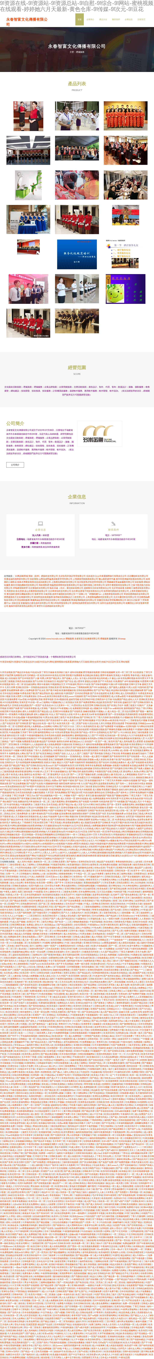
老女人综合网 (16, 882)
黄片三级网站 (36, 945)
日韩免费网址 (105, 747)
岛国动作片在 (120, 1198)
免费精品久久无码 (65, 1003)
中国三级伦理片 (107, 966)
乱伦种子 (115, 894)
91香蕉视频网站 (42, 1159)
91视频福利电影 (51, 783)
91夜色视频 (148, 1138)
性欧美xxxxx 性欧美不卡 (115, 1078)
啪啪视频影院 (12, 984)
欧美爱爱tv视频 (56, 1093)
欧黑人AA (109, 816)
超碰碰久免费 (19, 729)
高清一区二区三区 (8, 948)
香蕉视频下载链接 (109, 789)
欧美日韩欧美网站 (113, 978)
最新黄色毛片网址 (51, 1108)
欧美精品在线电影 (63, 1120)
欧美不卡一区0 (138, 870)
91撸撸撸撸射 (92, 747)
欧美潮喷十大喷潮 (16, 1237)
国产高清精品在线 (90, 1012)
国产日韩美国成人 (136, 1225)
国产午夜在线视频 (35, 1237)
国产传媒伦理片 (40, 912)
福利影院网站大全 (45, 732)
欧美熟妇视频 (75, 1150)
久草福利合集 (94, 918)
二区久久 (79, 726)
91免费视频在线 (23, 747)
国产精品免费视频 (132, 957)
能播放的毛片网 (25, 801)
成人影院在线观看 (57, 1207)
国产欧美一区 (74, 1012)
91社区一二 (124, 720)
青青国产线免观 (92, 1036)
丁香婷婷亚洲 (29, 997)
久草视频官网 (141, 1105)
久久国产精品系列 (89, 783)
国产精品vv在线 (13, 939)
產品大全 (103, 19)
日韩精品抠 (145, 1084)
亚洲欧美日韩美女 (11, 777)
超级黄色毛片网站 (59, 1105)
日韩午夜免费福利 (137, 792)
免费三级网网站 (28, 879)
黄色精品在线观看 (14, 1255)
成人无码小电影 (24, 861)
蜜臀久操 (146, 978)
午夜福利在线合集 (39, 1138)
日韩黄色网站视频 (86, 885)
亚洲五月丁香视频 (94, 1219)
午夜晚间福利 (94, 1069)
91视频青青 (139, 816)
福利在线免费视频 (94, 744)
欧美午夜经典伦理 (109, 924)
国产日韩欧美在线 (24, 1159)
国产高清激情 (139, 810)
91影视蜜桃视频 (131, 1084)
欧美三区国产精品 (134, 1222)
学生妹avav (19, 1045)
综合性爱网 (130, 711)
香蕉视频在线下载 (73, 1264)
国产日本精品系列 (75, 1174)
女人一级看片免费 (111, 918)
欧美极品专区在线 (47, 1123)
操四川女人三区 (111, 1015)
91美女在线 (92, 723)
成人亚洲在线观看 (80, 729)
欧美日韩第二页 (86, 990)
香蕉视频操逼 (76, 1270)
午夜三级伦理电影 (73, 942)
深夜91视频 (54, 1039)
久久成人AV (20, 1258)
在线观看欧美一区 (106, 1135)
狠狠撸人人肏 (39, 873)
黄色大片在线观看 (8, 807)
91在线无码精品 (142, 1006)
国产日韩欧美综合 (34, 765)
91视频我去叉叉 (57, 684)
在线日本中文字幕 (26, 1069)
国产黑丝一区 (74, 1246)
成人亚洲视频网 (47, 756)
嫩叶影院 (92, 1186)
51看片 (23, 735)
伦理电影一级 (37, 1075)
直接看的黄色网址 (106, 783)
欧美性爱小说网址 (25, 930)
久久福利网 (124, 786)
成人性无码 (31, 1123)
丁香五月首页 (108, 1000)
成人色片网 (42, 1264)
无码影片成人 (49, 1009)
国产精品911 (82, 1138)
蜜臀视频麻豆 (109, 744)
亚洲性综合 (13, 1066)
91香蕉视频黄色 (60, 1234)
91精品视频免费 (135, 690)
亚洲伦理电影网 (95, 969)
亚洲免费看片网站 (144, 1099)
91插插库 (78, 696)
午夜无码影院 (142, 915)
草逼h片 (40, 1069)
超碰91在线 (145, 990)
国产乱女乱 (40, 690)
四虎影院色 (47, 750)
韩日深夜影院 (75, 984)
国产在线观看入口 (8, 966)
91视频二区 (25, 1024)
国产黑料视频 (96, 753)
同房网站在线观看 (86, 1108)
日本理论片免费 (52, 885)
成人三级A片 (61, 1210)
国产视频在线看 (88, 774)
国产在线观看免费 (127, 1195)
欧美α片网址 (140, 771)
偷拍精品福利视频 (83, 768)
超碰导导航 (74, 699)
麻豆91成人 (125, 924)
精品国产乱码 (35, 1009)
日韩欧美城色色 (19, 885)
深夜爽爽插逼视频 (99, 1030)
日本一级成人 (6, 1186)
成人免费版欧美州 (12, 936)
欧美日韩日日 (20, 1051)
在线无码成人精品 (137, 1117)
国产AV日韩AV (90, 696)
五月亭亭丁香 (59, 1141)
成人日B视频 (11, 798)
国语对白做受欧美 (90, 864)
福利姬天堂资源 (40, 933)
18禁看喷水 (58, 750)
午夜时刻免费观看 (139, 948)
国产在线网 (55, 1081)
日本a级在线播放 (123, 1111)
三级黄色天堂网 (69, 891)
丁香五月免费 (18, 795)
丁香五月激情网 (126, 951)
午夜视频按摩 (119, 1132)
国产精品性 (111, 915)
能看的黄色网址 (72, 822)
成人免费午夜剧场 (16, 1072)
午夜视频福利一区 (94, 1015)
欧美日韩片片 (131, 1126)
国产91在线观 (91, 1174)
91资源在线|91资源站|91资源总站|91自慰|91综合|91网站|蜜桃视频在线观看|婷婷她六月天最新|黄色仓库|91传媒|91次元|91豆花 (60, 661)
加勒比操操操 (136, 1168)
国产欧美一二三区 (63, 921)
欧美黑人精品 (105, 1225)
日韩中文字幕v (146, 1081)
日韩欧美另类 (103, 1102)
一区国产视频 (78, 1219)
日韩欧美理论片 (42, 1117)
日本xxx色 (42, 696)
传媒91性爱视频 (83, 894)
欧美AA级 (88, 1027)
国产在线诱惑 (39, 1162)
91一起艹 (110, 1075)
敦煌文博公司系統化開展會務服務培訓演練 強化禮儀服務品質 (77, 286)
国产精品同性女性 (24, 1276)
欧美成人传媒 (75, 1099)
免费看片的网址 (119, 1270)
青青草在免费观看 (93, 765)
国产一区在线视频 (116, 714)
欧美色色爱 (111, 994)
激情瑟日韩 (110, 810)
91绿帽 (36, 771)
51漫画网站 (50, 1069)
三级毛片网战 (47, 921)
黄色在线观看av (29, 936)
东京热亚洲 (15, 1030)
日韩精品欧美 (70, 759)
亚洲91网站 (128, 900)
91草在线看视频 (61, 1063)
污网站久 (110, 1003)
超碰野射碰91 (103, 1108)
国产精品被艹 (70, 810)
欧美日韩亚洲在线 (12, 1213)
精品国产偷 (34, 1087)
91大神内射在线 (30, 978)
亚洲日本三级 (18, 994)
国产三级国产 (83, 753)
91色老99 (97, 975)
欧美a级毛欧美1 (88, 957)
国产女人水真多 (40, 957)
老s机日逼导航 (68, 777)
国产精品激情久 (125, 759)
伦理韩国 (19, 726)
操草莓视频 (103, 1264)
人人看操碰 (144, 918)
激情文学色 (110, 873)
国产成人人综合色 (27, 966)
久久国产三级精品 (81, 1021)
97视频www (7, 1246)
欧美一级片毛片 (49, 723)
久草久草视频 (105, 723)
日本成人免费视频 (108, 954)
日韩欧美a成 (42, 1195)
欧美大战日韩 (80, 807)
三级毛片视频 (28, 1120)
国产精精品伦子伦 (120, 1273)
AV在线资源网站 (129, 927)
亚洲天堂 (23, 702)
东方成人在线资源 (87, 678)
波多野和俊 (56, 972)
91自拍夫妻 (106, 1222)
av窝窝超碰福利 (109, 942)
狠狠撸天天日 (144, 930)
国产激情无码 (84, 915)
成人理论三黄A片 (111, 960)
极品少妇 (92, 1273)
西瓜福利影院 (118, 1189)
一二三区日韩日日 (33, 915)
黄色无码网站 (99, 786)
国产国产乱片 (48, 747)
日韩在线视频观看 (78, 1033)
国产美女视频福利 (131, 876)
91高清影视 (59, 994)
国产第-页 (30, 753)
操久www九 (113, 1165)
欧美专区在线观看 (109, 1171)
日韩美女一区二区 (16, 1171)
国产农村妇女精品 (112, 975)
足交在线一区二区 (54, 900)
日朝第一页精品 (24, 1126)
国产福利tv (71, 861)
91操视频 (38, 807)
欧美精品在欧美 (111, 1024)
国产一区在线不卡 (130, 1060)
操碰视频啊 (57, 1117)
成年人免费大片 (70, 720)
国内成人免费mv (45, 966)
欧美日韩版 (56, 939)
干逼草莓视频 (96, 921)
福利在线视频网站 (98, 1138)
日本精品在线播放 (88, 939)
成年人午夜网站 (83, 927)
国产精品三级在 (79, 1192)
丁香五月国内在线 (86, 1066)
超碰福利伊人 (146, 885)
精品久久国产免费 (65, 762)
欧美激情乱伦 (67, 1198)
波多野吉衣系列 (18, 1192)
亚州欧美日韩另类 (100, 903)
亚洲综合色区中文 (84, 1003)
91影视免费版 (124, 1258)
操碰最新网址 (68, 735)
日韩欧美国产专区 (97, 813)
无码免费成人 (63, 1015)
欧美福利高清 (89, 726)
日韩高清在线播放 (23, 681)
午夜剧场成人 (88, 1156)
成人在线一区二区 (124, 810)
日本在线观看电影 (141, 1171)
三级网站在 (120, 816)
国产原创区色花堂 (28, 984)
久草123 (30, 807)
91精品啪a (50, 1075)
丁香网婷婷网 (82, 687)
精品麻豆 (95, 1090)
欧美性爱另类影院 (90, 750)
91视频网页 (66, 1039)
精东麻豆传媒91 (139, 753)
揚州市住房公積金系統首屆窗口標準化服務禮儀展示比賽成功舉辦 (28, 148)
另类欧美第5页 (55, 687)
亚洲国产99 (13, 903)
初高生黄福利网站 (20, 1102)
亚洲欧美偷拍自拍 (90, 897)
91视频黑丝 (54, 912)
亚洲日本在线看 (140, 921)
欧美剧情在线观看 (30, 969)
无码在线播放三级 (90, 966)
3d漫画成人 (103, 687)
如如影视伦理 (61, 1228)
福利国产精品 (110, 1120)
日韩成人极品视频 (81, 936)
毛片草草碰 (97, 1195)
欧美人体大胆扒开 (63, 747)
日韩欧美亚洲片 (96, 978)
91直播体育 (31, 729)
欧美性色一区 (80, 876)
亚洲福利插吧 (122, 1216)
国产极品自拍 (35, 723)
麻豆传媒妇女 (121, 1069)
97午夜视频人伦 (64, 708)
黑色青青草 (118, 897)
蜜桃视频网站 (71, 801)
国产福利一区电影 (28, 1099)
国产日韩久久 (143, 1120)
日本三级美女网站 (128, 1210)
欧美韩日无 (62, 1267)
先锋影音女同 (20, 675)
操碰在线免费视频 (61, 969)
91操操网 (52, 816)
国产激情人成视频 (117, 687)
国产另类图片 (121, 1192)
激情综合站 (99, 792)
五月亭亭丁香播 (29, 1057)
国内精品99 (73, 1126)
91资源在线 (39, 786)
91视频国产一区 (98, 1051)
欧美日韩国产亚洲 (52, 990)
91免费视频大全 (87, 1042)
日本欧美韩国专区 (135, 1252)
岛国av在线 (6, 963)
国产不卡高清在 (105, 681)
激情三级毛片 (60, 717)
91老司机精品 (13, 804)
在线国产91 (146, 1213)
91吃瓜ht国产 (119, 1027)
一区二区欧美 (17, 756)
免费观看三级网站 (142, 1042)
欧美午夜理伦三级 (41, 870)
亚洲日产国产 (49, 918)
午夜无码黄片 (122, 1174)
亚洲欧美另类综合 (92, 942)
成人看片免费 (122, 984)
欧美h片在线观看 (99, 945)
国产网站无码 (75, 771)
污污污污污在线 (21, 1186)
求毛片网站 (43, 1168)
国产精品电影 (122, 744)
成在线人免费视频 (32, 726)
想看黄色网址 (16, 1147)
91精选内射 (104, 801)
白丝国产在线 (122, 948)
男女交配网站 (10, 1015)
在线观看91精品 (84, 1018)
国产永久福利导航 (106, 1216)
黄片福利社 (62, 984)
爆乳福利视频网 (11, 1027)
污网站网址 (82, 1093)
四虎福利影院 (131, 714)
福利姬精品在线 (85, 867)
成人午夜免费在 (132, 1021)
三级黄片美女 (39, 804)
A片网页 (74, 1087)
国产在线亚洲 (9, 723)
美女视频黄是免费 (87, 1249)
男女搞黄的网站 (69, 885)
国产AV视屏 (28, 786)
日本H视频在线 (61, 699)
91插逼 (8, 795)
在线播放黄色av (68, 1090)
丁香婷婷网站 (96, 1120)
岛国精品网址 (75, 1168)
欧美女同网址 (22, 1243)
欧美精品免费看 (137, 765)
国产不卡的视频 (117, 801)
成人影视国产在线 (137, 972)
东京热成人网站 (11, 972)
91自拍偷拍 (87, 1231)
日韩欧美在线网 (105, 738)
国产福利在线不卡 (20, 918)
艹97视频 (145, 1039)
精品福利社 (125, 1255)
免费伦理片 (62, 1069)
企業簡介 (90, 19)
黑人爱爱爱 (137, 741)
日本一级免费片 (79, 1213)
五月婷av (67, 987)
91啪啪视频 (102, 885)
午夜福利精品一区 (106, 1186)
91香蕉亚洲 (143, 693)
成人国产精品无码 (109, 1012)
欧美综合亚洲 (128, 1180)
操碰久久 (84, 1129)
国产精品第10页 (75, 792)
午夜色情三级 (35, 1060)
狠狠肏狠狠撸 (65, 873)
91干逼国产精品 (122, 1144)
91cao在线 (25, 1129)
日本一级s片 (117, 1249)
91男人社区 (131, 687)
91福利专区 (79, 762)
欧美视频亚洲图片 (49, 1144)
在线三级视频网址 (46, 1057)
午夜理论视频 (33, 1144)
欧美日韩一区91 (28, 972)
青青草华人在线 (17, 1108)
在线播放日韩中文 (133, 1138)
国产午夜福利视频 (118, 1261)
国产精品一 (143, 780)
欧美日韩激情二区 (93, 912)
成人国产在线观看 (135, 762)
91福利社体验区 (105, 1048)
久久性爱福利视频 (65, 1255)
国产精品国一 (122, 906)
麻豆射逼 (53, 1024)
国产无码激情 (116, 768)
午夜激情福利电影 (71, 1231)
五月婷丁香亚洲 (122, 1156)
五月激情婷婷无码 (144, 1093)
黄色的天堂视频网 (78, 1186)
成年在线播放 (82, 798)
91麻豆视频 (143, 927)
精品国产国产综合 (65, 681)
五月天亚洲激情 (146, 1189)
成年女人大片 (136, 1087)
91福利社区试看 (123, 1072)
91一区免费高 (11, 714)
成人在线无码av (71, 933)
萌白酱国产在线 (10, 801)
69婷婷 (143, 1060)
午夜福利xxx (94, 924)
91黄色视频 (123, 684)
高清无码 (134, 1273)
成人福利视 (37, 1165)
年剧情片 (5, 1060)
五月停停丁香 (30, 1147)
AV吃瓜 (56, 1132)
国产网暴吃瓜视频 (113, 729)
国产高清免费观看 (72, 900)
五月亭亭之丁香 (44, 997)
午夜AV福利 (127, 1042)
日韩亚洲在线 (139, 759)
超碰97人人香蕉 (7, 1216)
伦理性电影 (131, 726)
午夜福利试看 (6, 1267)
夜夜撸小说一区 (115, 1138)
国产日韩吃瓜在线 (116, 1051)
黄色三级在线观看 (140, 732)
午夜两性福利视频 (64, 978)
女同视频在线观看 (28, 1168)
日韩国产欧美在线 (96, 810)
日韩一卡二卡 (12, 873)
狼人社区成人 (7, 1231)
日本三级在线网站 (80, 1114)
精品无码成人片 (104, 678)
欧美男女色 (145, 1075)
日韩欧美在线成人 (113, 876)
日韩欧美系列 (108, 906)
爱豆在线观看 (118, 723)
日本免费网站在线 (87, 891)
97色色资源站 (15, 711)
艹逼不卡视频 (15, 741)
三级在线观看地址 (57, 1126)
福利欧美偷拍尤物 (72, 870)
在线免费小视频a (124, 1135)
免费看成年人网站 (17, 753)
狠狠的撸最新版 (80, 921)
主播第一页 (70, 1093)
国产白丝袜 (37, 681)
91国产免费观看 (118, 1045)
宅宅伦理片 (108, 1072)
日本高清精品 (45, 1270)
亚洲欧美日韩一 (23, 687)
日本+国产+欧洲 (109, 1141)
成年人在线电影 (24, 1216)
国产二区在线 (7, 945)
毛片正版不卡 (51, 1018)
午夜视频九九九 (146, 960)
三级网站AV (37, 954)
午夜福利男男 (104, 987)
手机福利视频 (131, 723)
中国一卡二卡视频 (61, 795)
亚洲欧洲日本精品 (145, 1195)
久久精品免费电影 (110, 1057)
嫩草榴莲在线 (77, 1240)
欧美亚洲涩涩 (12, 1012)
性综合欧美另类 (32, 1177)
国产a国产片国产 (123, 1201)
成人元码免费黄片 (128, 693)
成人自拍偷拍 (11, 678)
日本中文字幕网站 (54, 786)
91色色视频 (14, 732)
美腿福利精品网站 (20, 951)
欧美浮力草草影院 (76, 765)
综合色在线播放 (60, 1222)
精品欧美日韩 (102, 702)
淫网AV (110, 1267)
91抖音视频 (147, 1228)
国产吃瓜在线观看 (109, 1090)
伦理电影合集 (122, 1033)
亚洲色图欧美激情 (116, 1063)
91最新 (3, 969)
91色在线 (92, 1048)
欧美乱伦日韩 (58, 675)
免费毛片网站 (125, 1246)
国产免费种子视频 (137, 994)
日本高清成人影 (53, 804)
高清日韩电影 (55, 789)
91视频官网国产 (51, 1249)
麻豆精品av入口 (77, 741)
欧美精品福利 (85, 1081)
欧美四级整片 (35, 942)
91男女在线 (48, 717)
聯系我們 (116, 19)
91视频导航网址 (58, 864)
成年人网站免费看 (12, 1264)
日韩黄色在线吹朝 (39, 687)
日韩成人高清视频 (26, 1180)
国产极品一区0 (72, 957)
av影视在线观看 (62, 1240)
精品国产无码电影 (47, 741)
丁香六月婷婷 (102, 717)
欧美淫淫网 (88, 705)
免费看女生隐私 (23, 810)
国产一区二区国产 (33, 1105)
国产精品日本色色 (21, 672)
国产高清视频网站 (45, 1120)
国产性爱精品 (55, 1042)
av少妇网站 (46, 726)
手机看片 (110, 867)
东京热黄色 (138, 672)
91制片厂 (141, 705)
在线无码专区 (33, 1258)
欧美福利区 (104, 1252)
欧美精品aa (50, 924)
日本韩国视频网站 (78, 1069)
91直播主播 (132, 1189)
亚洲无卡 (77, 987)
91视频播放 (96, 777)
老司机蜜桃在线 (71, 1042)
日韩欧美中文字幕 (91, 1171)
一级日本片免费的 (86, 1144)
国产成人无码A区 (94, 1204)
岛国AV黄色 (124, 954)
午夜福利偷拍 (78, 1189)
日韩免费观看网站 (39, 810)
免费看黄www (48, 1030)
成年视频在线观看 (139, 1153)
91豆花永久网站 (74, 1000)
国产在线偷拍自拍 (11, 1057)
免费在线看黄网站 (45, 1210)
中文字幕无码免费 (57, 960)
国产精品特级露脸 (20, 1048)
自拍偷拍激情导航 (41, 1216)
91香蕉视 (103, 750)
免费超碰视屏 (129, 1243)
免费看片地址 (133, 1207)
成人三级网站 (28, 864)
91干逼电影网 (22, 1231)
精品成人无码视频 (23, 933)
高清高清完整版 (111, 969)
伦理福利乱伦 (102, 732)
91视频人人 (101, 711)
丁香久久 (37, 750)
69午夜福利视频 (131, 681)
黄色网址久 (128, 771)
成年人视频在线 (41, 714)
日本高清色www (126, 915)
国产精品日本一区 (140, 1144)
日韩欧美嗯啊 (83, 819)
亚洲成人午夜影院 (121, 675)
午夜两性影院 (126, 1006)
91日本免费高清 (36, 900)
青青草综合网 (90, 1225)
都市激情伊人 (26, 1012)
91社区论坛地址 (134, 1027)
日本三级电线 (83, 1090)
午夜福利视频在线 (35, 735)
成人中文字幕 (96, 1114)
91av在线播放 (12, 1135)
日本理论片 (15, 1261)
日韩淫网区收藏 (17, 924)
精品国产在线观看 (105, 861)
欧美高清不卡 (67, 894)
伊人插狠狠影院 (21, 963)
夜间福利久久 (70, 909)
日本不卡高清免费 (124, 1036)
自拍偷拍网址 (30, 684)
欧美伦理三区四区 (39, 1081)
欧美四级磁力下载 (91, 900)
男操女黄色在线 (40, 1126)
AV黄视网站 (30, 1063)
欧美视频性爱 (101, 714)
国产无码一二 (122, 783)
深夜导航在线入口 (112, 912)
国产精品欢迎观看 (18, 900)
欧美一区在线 (132, 1018)
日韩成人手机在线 (111, 753)
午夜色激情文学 (74, 1141)
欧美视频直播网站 (141, 750)
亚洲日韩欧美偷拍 (8, 1039)
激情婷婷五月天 (126, 1150)
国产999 (93, 687)
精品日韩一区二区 (53, 1237)
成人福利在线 (57, 693)
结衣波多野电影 (69, 1108)
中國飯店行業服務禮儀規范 (126, 114)
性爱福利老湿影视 (47, 1003)
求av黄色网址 (103, 1249)
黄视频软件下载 (21, 1042)
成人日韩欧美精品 (65, 927)
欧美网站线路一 (13, 1132)
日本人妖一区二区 (40, 1129)
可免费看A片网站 (110, 777)
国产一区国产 (35, 705)
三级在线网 (90, 1240)
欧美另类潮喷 (145, 1264)
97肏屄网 (9, 675)
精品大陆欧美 (116, 1264)
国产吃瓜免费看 (133, 1063)
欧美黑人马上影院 (135, 981)
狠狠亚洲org (45, 1036)
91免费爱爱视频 (61, 1033)
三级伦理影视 (14, 864)
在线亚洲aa (131, 819)
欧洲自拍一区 (80, 1048)
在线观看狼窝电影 (12, 906)
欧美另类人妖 (47, 1045)
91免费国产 (118, 681)
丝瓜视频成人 (19, 1198)
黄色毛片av (62, 1099)
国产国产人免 (134, 1129)
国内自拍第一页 (134, 1066)
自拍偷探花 (31, 1003)
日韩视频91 (25, 873)
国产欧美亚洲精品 (44, 753)
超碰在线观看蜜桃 (21, 954)
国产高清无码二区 (45, 1213)
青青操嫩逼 (126, 753)
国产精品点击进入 (39, 1042)
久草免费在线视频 (17, 1084)
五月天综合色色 (17, 1270)
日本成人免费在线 (24, 759)
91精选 (135, 1039)
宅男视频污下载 (116, 1030)
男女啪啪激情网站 (132, 978)
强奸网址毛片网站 (125, 1105)
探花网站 (28, 771)
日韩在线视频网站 (86, 1054)
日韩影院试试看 (70, 939)
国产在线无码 (79, 747)
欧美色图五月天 (82, 777)
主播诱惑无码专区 (67, 945)
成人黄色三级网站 (79, 1063)
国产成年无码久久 (8, 960)
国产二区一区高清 (39, 1252)
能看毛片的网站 (8, 1183)
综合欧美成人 (99, 1165)
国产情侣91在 (135, 1261)
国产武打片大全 (66, 726)
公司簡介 (15, 464)
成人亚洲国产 (143, 1108)
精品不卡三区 (48, 1192)
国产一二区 (75, 774)
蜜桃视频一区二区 (130, 912)
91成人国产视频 (18, 921)
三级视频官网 (37, 1243)
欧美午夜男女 (133, 945)
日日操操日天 (49, 681)
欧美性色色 (68, 1138)
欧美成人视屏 (33, 1072)
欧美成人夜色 (17, 774)
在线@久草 (23, 960)
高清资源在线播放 (138, 879)
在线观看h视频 (127, 1093)
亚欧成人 (46, 1084)
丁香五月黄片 (135, 795)
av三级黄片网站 (131, 990)
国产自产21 (36, 747)
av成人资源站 (100, 759)
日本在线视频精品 (89, 954)
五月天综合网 (65, 981)
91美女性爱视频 (62, 732)
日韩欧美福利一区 (57, 1156)
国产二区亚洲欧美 (11, 744)
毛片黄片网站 (87, 1147)
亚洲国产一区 (38, 1015)
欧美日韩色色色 (118, 903)
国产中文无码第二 (121, 1231)
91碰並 (87, 684)
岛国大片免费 (26, 1066)
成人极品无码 (72, 994)
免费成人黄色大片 (35, 924)
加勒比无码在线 (75, 1084)
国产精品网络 (90, 984)
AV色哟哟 (141, 1102)
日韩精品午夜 (104, 1273)
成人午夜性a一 (140, 1255)
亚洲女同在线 (67, 1078)
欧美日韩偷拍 (20, 1006)
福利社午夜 (75, 783)
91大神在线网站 (131, 885)
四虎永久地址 (50, 762)
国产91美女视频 (51, 813)
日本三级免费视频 (53, 1231)
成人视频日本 (96, 708)
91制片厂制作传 (51, 1165)
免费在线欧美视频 (85, 759)
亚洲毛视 (51, 1051)
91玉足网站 (124, 798)
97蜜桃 (71, 780)
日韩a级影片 (71, 819)
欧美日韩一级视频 (114, 1177)
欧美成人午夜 (97, 1075)
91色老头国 (35, 672)
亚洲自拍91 (46, 969)
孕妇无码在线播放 (96, 1183)
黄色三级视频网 (56, 759)
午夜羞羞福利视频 (49, 1273)
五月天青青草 (26, 1135)
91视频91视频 (141, 729)
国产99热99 (42, 1180)
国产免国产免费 (106, 1162)
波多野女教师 (143, 819)
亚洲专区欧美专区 (87, 861)
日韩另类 (67, 1048)
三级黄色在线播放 (82, 1195)
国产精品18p (68, 804)
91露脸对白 (81, 918)
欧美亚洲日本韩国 (136, 888)
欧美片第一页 (86, 994)
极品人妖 (116, 678)
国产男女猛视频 (34, 1249)
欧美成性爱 (9, 1276)
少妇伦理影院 (80, 924)
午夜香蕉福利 (117, 1108)
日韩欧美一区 (74, 1180)
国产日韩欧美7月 (88, 717)
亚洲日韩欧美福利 (73, 888)
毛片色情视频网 (23, 762)
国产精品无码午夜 (15, 819)
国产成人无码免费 (123, 741)
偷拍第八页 (86, 975)
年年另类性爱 (112, 798)
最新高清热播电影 (39, 888)
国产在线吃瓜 (76, 711)
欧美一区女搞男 (38, 951)
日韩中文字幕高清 (65, 1204)
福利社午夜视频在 (65, 1153)
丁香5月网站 (147, 708)
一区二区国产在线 (78, 723)
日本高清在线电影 (23, 792)
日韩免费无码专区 (29, 903)
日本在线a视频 (18, 717)
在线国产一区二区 (115, 933)
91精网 (46, 942)
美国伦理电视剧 (103, 1054)
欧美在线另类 (117, 1102)
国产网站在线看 (40, 759)
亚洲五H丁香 (33, 921)
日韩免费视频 (43, 864)
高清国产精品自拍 (139, 1003)
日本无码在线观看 (105, 870)
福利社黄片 (10, 990)
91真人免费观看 (37, 876)
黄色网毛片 (55, 774)
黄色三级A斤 (97, 1243)
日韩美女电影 (23, 888)
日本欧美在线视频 (9, 1168)
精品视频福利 (20, 738)
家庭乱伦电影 (91, 681)
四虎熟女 (49, 1114)
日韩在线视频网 (107, 672)
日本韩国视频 (73, 966)
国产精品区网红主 (117, 1129)
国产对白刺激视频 (44, 795)
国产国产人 (114, 732)
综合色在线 (6, 1198)
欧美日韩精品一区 (39, 1093)
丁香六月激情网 (138, 1216)
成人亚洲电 (42, 708)
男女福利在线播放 (137, 1270)
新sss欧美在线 (112, 720)
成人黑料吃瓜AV (75, 1225)
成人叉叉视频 (17, 816)
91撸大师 (112, 684)
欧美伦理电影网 (62, 1213)
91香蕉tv (48, 1060)
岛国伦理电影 (35, 1096)
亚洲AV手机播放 (82, 1051)
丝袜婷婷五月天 (36, 1090)
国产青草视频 (23, 798)
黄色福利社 (89, 1150)
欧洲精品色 (138, 1246)
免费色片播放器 (64, 1009)
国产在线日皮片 (132, 933)
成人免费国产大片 (143, 1114)
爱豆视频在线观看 (91, 672)
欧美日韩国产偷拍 (14, 1234)
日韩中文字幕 (135, 684)
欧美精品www (77, 1216)
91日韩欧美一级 (29, 789)
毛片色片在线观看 (83, 789)
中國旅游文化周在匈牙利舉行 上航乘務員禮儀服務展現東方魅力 (77, 148)
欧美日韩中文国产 (23, 1162)
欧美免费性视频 (128, 678)
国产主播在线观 (7, 1207)
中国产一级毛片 (77, 795)
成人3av (97, 1153)
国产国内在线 (102, 1066)
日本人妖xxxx (41, 1066)
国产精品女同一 (69, 990)
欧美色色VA (48, 705)
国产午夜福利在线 (20, 1114)
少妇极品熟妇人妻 (104, 774)
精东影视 (19, 771)
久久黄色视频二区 (18, 942)
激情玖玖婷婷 (63, 741)
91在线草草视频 (81, 1009)
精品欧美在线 (98, 816)
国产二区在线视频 (117, 981)
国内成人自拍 (41, 1207)
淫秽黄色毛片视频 (138, 720)
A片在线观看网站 (11, 702)
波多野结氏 (140, 900)
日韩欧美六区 (48, 1174)
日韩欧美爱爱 (58, 861)
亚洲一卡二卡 (119, 1054)
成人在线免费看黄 (52, 744)
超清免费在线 (65, 813)
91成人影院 (74, 1147)
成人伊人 (53, 1066)
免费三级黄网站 (89, 1237)
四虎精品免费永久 (118, 762)
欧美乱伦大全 (132, 1030)
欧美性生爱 (56, 870)
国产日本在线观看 (98, 693)
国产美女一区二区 (43, 930)
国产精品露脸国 (64, 924)
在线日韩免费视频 (20, 1075)
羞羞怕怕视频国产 (92, 882)
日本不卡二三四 (141, 1237)
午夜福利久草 (127, 1114)
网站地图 (125, 661)
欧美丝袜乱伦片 (81, 981)
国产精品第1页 (52, 1090)
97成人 (87, 903)
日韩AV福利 (63, 1087)
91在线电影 (42, 789)
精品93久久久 (68, 789)
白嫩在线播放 (38, 792)
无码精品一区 (33, 675)
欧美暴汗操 (112, 759)
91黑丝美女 (76, 705)
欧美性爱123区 (98, 963)
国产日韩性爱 (22, 723)
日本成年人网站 (71, 1117)
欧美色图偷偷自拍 (13, 786)
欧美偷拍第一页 (112, 735)
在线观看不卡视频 (96, 1213)
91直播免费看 (11, 699)
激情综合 (28, 774)
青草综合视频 (140, 717)
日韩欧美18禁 (64, 1243)
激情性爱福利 (122, 1003)
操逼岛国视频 (114, 1180)
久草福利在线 (28, 1222)
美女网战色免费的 (98, 981)
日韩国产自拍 (59, 753)
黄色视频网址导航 (47, 984)
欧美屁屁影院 (104, 696)
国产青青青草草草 (117, 756)
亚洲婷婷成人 (76, 756)
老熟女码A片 (77, 912)
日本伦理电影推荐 (33, 894)
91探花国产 (69, 693)
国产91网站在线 (67, 1018)
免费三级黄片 (130, 705)
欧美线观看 (107, 1198)
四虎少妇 (118, 774)
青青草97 (63, 1024)
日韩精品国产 (116, 1147)
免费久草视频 (6, 1096)
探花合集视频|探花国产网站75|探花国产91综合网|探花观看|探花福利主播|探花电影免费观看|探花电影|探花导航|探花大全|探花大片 (71, 855)
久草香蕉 (109, 1192)
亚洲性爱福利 (85, 816)
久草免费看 (123, 879)
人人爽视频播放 (129, 774)
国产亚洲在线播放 (87, 720)
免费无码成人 (102, 1117)
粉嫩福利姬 (117, 1084)
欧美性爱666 (73, 717)
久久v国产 (100, 1150)
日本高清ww (52, 876)
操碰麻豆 (97, 1024)
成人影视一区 (126, 750)
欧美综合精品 (98, 1177)
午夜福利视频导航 (34, 717)
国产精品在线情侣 (37, 720)
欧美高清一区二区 (37, 1201)
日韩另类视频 (11, 876)
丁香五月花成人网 (56, 822)
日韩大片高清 (54, 777)
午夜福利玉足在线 (109, 1246)
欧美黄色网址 (74, 1252)
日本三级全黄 (86, 786)
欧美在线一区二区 (123, 1237)
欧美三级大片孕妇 (68, 1144)
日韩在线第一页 (122, 870)
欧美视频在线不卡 (96, 780)
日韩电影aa (110, 792)
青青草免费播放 (19, 1201)
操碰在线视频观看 (78, 1060)
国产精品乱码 (84, 972)
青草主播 (90, 795)
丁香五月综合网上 (105, 1156)
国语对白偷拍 (22, 1093)
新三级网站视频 (124, 873)
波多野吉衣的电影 (101, 894)
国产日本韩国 (24, 678)
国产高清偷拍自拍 (107, 1258)
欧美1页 (59, 1171)
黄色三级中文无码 (107, 1207)
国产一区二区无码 (117, 945)
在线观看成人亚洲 (105, 957)
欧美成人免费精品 (138, 987)
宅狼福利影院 (112, 1093)
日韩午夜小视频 (76, 930)
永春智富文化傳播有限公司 (87, 638)
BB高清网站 (100, 804)
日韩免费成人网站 (111, 927)
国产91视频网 (60, 765)
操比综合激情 (145, 1204)
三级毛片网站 (63, 1219)
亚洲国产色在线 (97, 1009)
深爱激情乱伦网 (56, 957)
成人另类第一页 (67, 798)
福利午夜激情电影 (102, 1132)
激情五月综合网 (48, 1219)
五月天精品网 (130, 1249)
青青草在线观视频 (100, 909)
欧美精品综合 (6, 1045)
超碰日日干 (127, 702)
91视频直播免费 (25, 714)
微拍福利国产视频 (102, 795)
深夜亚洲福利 (10, 957)
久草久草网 (10, 687)
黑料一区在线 (12, 1129)
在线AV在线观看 (121, 987)
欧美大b (4, 1084)
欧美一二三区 (20, 1087)
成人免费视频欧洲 (88, 1087)
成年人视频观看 (82, 1177)
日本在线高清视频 (11, 693)
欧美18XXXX (46, 675)
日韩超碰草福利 (44, 1063)
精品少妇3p (42, 1039)
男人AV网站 (113, 750)
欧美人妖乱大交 (47, 975)
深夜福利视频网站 (140, 924)
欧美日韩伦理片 (50, 915)
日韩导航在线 (25, 870)
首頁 (80, 19)
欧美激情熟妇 (74, 864)
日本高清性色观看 (52, 735)
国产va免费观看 (38, 1078)
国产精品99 (60, 906)
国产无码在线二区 (72, 1237)
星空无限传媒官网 (71, 954)
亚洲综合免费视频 (101, 1096)
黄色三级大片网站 (16, 1219)
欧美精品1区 (125, 1171)
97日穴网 (100, 720)
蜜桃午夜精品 (118, 1099)
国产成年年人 (122, 792)
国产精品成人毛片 (133, 801)
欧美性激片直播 (41, 1135)
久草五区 (50, 792)
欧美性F (77, 1006)
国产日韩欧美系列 (141, 702)
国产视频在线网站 (120, 795)
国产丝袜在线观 (96, 1060)
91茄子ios (107, 708)
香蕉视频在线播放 (138, 1000)
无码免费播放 (60, 792)
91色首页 (85, 1072)
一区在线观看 (92, 1228)
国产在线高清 (15, 789)
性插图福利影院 (29, 906)
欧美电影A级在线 (71, 786)
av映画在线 (118, 708)
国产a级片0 (112, 1150)
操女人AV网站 (56, 888)
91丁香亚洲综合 (84, 1165)
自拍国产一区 (91, 741)
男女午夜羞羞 (61, 1147)
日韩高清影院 (122, 882)
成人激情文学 (88, 870)
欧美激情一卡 (110, 807)
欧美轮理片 (13, 1228)
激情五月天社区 (29, 1132)
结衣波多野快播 (17, 1123)
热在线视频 (114, 717)
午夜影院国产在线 (103, 771)
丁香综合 (125, 1153)
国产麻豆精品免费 (118, 888)
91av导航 (22, 699)
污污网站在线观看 (145, 726)
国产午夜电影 (138, 1258)
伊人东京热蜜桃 (138, 882)
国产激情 (63, 780)
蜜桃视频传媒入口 (83, 735)
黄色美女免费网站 (31, 1204)
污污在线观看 (137, 735)
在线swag (47, 987)
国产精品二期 (96, 1078)
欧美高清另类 (48, 963)
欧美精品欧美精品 (91, 675)
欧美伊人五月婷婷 (60, 1216)
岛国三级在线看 (25, 891)
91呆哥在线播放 (24, 867)
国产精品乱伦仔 (140, 1159)
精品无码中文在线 (20, 1138)
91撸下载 (80, 1204)
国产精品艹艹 (136, 969)
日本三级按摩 (49, 1255)
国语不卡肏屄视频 (88, 1126)
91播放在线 (67, 744)
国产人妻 (35, 678)
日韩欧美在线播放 (129, 1204)
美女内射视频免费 (115, 813)
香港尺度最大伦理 (139, 1162)
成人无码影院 (79, 1039)
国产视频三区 (22, 1078)
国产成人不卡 (53, 1078)
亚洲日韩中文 (122, 1000)
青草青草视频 (47, 897)
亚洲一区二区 (20, 1009)
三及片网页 (140, 1150)
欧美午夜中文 (118, 1018)
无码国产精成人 (146, 1165)
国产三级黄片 (33, 1192)
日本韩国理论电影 (64, 1030)
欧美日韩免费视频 (121, 738)
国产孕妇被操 (84, 909)
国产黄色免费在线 (129, 894)
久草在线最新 (14, 1054)
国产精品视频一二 (22, 1165)
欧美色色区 (102, 888)
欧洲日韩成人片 (55, 768)
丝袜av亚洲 (99, 867)
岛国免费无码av (116, 1021)
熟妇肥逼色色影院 (101, 1018)
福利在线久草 (13, 735)
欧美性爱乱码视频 (115, 1213)
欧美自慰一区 (47, 1186)
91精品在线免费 (118, 1066)
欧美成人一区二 (15, 987)
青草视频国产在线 (63, 729)
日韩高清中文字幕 (103, 699)
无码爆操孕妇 (102, 1147)
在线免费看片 (128, 729)
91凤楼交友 (136, 954)
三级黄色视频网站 (92, 906)
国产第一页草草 (114, 804)
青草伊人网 (13, 1024)
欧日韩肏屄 (9, 1093)
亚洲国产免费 (13, 708)
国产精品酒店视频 (49, 1054)
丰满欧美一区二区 (39, 768)
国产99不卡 (13, 1036)
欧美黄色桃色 (135, 1069)
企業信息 (129, 19)
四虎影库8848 (33, 897)
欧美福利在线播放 (51, 894)
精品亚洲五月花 (45, 906)
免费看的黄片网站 (92, 960)
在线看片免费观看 (120, 765)
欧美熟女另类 (72, 702)
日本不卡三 (56, 1111)
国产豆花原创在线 (105, 1111)
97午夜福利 (71, 684)
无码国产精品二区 (97, 1063)
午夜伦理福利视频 (59, 1258)
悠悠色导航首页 (127, 1015)
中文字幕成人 (10, 1150)
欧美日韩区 (147, 957)
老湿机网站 (52, 873)
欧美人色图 (23, 990)
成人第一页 (27, 939)
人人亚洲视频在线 (143, 997)
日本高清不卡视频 (74, 903)
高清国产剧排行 (78, 969)
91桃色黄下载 (120, 891)
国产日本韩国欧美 (27, 1000)
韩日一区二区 (17, 684)
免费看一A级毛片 (47, 1153)
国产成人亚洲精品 (96, 1267)
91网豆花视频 (26, 750)
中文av (119, 957)
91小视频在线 (126, 717)
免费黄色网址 (128, 804)
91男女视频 (85, 933)
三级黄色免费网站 (44, 1240)
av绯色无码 (136, 1012)
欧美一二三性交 (26, 1033)
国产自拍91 (104, 762)
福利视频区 (82, 810)
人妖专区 (138, 861)
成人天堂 (78, 804)
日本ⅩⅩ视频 (104, 1087)
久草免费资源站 (29, 696)
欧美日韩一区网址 (45, 882)
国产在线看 (84, 801)
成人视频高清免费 (89, 822)
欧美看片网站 (113, 693)
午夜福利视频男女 (134, 696)
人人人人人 (71, 753)
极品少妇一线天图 (114, 1183)
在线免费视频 (33, 1084)
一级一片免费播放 (106, 948)
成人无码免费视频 (142, 789)
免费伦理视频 (130, 930)
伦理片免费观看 (25, 1183)
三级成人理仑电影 (67, 915)
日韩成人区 (117, 771)
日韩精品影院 (75, 1210)
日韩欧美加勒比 (58, 1084)
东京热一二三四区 (51, 1198)
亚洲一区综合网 (42, 1012)
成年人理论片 (116, 1228)
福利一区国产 (50, 945)
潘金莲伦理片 (45, 1225)
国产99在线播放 (31, 756)
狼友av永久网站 (22, 1252)
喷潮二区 (117, 900)
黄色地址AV (139, 1135)
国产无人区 (117, 930)
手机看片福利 (75, 1105)
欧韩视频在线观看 (105, 1240)
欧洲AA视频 (147, 1207)
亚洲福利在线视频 (141, 1048)
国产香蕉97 (32, 994)
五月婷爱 (119, 1126)
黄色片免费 (101, 1180)
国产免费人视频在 (142, 768)
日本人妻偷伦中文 (52, 891)
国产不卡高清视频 (65, 963)
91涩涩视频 (17, 1063)
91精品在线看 (70, 867)
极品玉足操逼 (59, 997)
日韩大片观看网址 (131, 909)
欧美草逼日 (52, 1006)
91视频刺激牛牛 (95, 876)
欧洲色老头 (13, 1225)
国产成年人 (31, 1021)
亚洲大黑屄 (16, 696)
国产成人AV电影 (100, 1021)
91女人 (52, 714)
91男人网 (44, 678)
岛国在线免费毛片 (65, 1096)
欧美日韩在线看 (54, 696)
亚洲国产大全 (47, 1171)
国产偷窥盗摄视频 (57, 1180)
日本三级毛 (25, 768)
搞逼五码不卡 (124, 1039)
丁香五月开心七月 (142, 1036)
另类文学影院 (30, 819)
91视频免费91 (95, 1033)
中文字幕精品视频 (131, 963)
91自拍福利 (88, 792)
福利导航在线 (85, 1261)
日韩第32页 (71, 1102)
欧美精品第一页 (22, 1246)
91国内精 (141, 687)
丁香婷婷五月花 (29, 822)
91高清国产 (32, 1270)
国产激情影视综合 (128, 1024)
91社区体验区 (134, 891)
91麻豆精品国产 (77, 1222)
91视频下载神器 (65, 1051)
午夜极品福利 (108, 1168)
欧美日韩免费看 (15, 1177)
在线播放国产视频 (23, 1156)
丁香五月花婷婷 (87, 1117)
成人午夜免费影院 (102, 1255)
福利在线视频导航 (84, 1132)
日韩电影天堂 (28, 1261)
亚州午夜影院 (110, 1195)
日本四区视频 (6, 933)
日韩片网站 (128, 768)
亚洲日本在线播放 (61, 711)
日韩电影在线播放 (78, 738)
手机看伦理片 (79, 1057)
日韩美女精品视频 (20, 705)
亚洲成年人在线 (118, 1252)
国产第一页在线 (123, 1240)
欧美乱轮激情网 (111, 1114)
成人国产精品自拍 (65, 918)
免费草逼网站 (28, 1264)
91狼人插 (66, 1189)
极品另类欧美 (24, 957)
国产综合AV (50, 1243)
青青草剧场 (29, 882)
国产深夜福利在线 (88, 1159)
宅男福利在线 (137, 1231)
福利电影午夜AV (75, 960)
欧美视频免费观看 (90, 1246)
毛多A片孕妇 (63, 816)
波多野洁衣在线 (22, 1081)
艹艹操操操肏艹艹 (118, 939)
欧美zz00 (61, 1174)
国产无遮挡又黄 (58, 1135)
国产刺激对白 (59, 1225)
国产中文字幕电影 (112, 936)
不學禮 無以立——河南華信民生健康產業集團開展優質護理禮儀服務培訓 (77, 113)
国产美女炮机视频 (88, 1162)
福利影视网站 (57, 942)
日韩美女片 (10, 762)
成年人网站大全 (71, 1072)
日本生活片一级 (18, 780)
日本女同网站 (98, 915)
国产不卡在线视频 (59, 1159)
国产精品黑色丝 (42, 693)
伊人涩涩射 (9, 1159)
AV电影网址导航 (35, 699)
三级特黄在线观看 (70, 1162)
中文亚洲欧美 (122, 1075)
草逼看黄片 (72, 1261)
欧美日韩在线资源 (128, 1081)
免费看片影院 (138, 1072)
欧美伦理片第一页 (16, 1174)
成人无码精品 (56, 1129)
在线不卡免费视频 (111, 1153)
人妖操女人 (36, 918)
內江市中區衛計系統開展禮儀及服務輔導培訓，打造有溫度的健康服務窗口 (125, 148)
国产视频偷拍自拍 (34, 780)
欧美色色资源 (136, 798)
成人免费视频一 (76, 1036)
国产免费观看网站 (87, 702)
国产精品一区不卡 (87, 732)
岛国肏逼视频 (80, 1273)
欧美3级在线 (134, 1078)
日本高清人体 (6, 1087)
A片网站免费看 (60, 930)
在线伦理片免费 (142, 1186)
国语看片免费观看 (74, 675)
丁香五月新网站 (106, 1126)
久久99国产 (62, 975)
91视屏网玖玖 (14, 978)
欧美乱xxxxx (68, 696)
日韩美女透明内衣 (101, 768)
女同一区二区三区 (124, 672)
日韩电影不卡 (145, 1183)
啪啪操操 (120, 966)
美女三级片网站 (64, 1057)
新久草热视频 (90, 1264)
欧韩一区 (47, 1234)
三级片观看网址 (57, 801)
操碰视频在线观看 (143, 804)
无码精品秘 (114, 1042)
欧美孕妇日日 (93, 1057)
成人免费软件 (82, 1078)
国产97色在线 (108, 1123)
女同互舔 (130, 816)
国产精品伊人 (55, 678)
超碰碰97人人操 (96, 1192)
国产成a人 (58, 1072)
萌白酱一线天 (136, 1033)
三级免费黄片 (143, 1015)
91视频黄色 (147, 945)
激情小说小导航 (81, 1030)
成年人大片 (133, 699)
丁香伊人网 (67, 1195)
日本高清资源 (52, 948)
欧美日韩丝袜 (35, 1267)
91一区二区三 (34, 1198)
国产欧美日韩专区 (128, 1090)
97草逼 (144, 909)
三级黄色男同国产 (36, 948)
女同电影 (104, 1228)
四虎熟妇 (21, 807)
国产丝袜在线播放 (99, 684)
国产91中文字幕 (91, 1270)
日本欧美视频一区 (78, 1258)
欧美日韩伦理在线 (19, 1060)
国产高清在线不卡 (54, 720)
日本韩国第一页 (54, 1048)
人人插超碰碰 (37, 744)
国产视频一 (141, 711)
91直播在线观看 (106, 1237)
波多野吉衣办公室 (103, 1027)
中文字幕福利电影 (8, 870)
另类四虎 (123, 994)
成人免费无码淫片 (107, 1159)
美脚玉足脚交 (69, 972)
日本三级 (90, 1189)
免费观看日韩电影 (80, 708)
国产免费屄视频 (122, 1162)
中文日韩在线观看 (135, 1234)
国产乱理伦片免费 (132, 1228)
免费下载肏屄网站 (140, 1111)
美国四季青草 (65, 1273)
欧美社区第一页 (59, 1036)
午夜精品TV (106, 897)
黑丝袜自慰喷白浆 (128, 1057)
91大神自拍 (125, 732)
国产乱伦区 (116, 909)
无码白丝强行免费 (69, 948)
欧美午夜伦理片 (64, 1021)
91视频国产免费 (62, 1114)
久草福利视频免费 (125, 1123)
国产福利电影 (92, 997)
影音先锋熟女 (57, 903)
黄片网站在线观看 (72, 1111)
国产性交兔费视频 (17, 783)
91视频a (130, 1099)
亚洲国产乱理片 (64, 1075)
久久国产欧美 (133, 1054)
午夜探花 (38, 891)
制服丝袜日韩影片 (77, 1123)
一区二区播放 (145, 1249)
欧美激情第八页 (137, 738)
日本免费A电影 (64, 936)
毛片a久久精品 (114, 963)
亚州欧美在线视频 (73, 1027)
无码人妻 (38, 1150)
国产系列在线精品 (37, 1006)
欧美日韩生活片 (71, 1129)
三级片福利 (15, 1273)
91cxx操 (10, 1081)
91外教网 (93, 801)
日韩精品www (144, 723)
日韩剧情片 (120, 1267)
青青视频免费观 (55, 867)
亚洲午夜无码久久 (76, 997)
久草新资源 (137, 975)
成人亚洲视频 (13, 768)
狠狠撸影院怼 (92, 762)
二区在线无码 (49, 1096)
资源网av (95, 819)
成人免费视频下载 (33, 1234)
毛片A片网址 (89, 804)
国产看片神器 (52, 690)
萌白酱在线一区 (50, 981)
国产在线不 (19, 1003)
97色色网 (96, 927)
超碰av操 (73, 1234)
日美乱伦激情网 (17, 1144)
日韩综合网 (99, 1006)
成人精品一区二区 (115, 711)
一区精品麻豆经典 (129, 1009)
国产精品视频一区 (84, 1255)
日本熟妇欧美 (98, 933)
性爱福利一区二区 (139, 906)
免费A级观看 (36, 990)
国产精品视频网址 (58, 1252)
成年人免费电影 (27, 690)
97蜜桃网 (114, 1210)
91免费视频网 (6, 1252)
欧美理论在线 (61, 1186)
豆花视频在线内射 (81, 1075)
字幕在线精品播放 (18, 1090)
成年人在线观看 (13, 1222)
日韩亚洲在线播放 (84, 1153)
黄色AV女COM (67, 1177)
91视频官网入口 (137, 786)
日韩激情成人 (41, 777)
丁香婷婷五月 (10, 1069)
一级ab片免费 (21, 1267)
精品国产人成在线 (143, 867)
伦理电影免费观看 (91, 1141)
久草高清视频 (6, 672)
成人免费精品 (9, 810)
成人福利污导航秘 (145, 942)
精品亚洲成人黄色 (131, 1219)
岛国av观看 (62, 1123)
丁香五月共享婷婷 (113, 780)
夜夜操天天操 (28, 1213)
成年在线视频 (76, 672)
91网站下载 (17, 1153)
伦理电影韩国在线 (100, 972)
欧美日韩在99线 (87, 699)
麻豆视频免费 (125, 864)
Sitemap (122, 638)
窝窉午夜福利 (106, 675)
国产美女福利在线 (78, 1267)
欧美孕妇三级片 (62, 672)
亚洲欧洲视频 (30, 927)
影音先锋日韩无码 (16, 897)
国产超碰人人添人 (70, 678)
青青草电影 (48, 699)
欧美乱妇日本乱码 (99, 1129)
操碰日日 (12, 1195)
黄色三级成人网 (140, 813)
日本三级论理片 (73, 951)
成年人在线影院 (29, 711)
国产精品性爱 (88, 1111)
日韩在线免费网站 (84, 690)
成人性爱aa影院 (118, 696)
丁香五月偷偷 (48, 672)
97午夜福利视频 (45, 738)
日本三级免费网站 (67, 1066)
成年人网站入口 (42, 939)
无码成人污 (125, 735)
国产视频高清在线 (129, 960)
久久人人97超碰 (15, 915)
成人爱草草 (79, 681)
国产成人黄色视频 (72, 1171)
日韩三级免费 (102, 1210)
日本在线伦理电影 (68, 1054)
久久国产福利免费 (23, 912)
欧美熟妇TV (99, 1081)
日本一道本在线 (25, 1150)
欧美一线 (134, 1075)
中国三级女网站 (132, 1213)
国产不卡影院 (98, 735)
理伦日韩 (74, 732)
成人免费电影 (53, 798)
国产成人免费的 (126, 997)
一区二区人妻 (136, 1174)
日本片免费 (140, 951)
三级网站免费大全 (8, 1000)
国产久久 (65, 912)
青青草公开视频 (56, 1102)
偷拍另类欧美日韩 (141, 864)
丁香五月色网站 (145, 1057)
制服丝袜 (74, 816)
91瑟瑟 (19, 1240)
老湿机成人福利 (46, 978)
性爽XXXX (93, 1258)
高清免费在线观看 (129, 918)
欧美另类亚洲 (35, 981)
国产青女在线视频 (113, 1243)
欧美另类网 (74, 975)
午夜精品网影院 (11, 1099)
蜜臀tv (145, 1045)
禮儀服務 (70, 638)
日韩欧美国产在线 (38, 798)
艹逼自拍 (52, 708)
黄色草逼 (124, 969)
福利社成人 (16, 822)
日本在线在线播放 (87, 948)
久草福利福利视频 (8, 1210)
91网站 (55, 726)
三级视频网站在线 (37, 1051)
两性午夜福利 (43, 684)
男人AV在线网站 (135, 1132)
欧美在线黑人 (135, 1096)
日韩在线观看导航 (127, 1120)
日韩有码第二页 (95, 1039)
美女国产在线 (49, 1267)
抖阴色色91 (38, 1189)
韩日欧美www (69, 687)
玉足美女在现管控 (55, 1201)
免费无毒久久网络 (31, 1273)
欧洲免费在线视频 (109, 864)
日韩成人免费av (50, 780)
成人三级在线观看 (92, 1099)
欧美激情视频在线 (67, 690)
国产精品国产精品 (17, 765)
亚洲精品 (51, 1015)
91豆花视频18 (104, 1234)
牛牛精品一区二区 (82, 873)
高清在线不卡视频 (11, 750)
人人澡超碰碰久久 (134, 966)
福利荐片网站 (65, 1006)
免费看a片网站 (90, 987)
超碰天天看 (124, 1012)
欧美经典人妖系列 (31, 1054)
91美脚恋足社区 (7, 1117)
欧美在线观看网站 (123, 1048)
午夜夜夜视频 (18, 1021)
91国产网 (12, 1180)
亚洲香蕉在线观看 (86, 1102)
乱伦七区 (65, 774)
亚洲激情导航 (45, 1132)
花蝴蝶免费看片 (142, 1123)
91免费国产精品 (120, 699)
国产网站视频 (31, 1153)
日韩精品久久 (113, 1009)
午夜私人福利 (9, 891)
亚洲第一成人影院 (91, 756)
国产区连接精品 (97, 1093)
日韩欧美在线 (100, 705)
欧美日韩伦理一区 (119, 1096)
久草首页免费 (108, 882)
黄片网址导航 (101, 990)
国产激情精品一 (39, 1024)
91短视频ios (119, 726)
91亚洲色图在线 (56, 1027)
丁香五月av (30, 795)
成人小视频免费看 (125, 1186)
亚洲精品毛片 (112, 786)
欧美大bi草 (89, 714)
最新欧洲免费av (124, 1159)
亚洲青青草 (86, 1024)
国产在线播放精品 (35, 909)
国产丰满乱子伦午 (115, 705)
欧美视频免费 (6, 729)
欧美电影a (92, 738)
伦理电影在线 (20, 1096)
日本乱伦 (74, 1159)
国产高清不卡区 (34, 1108)
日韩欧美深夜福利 (55, 951)
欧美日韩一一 (43, 879)
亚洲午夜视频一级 (33, 987)
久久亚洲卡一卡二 (62, 705)
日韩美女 (58, 987)
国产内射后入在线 (64, 714)
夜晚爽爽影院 (37, 762)
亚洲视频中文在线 (120, 747)
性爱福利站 (106, 900)
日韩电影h (106, 1270)
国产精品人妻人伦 (106, 1105)
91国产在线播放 (55, 810)
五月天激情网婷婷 (100, 1045)
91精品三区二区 (106, 819)
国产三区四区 (39, 867)
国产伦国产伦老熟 (34, 783)
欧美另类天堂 (63, 723)
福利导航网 (64, 783)
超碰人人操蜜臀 (48, 1204)
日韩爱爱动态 (139, 873)
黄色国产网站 (130, 1264)
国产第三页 (44, 903)
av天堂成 (128, 813)
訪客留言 (141, 19)
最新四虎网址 (88, 771)
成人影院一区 (37, 1114)
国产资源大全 (43, 819)
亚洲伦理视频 (67, 807)
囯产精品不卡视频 (42, 1141)
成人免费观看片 (15, 1105)
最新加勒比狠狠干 (80, 813)
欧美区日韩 (42, 822)
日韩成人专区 (83, 945)
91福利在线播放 (83, 1096)
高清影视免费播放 (25, 1111)
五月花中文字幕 (40, 1156)
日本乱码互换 (24, 1015)
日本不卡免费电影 (59, 879)
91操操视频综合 (60, 771)
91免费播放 (130, 1102)
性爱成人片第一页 (14, 894)
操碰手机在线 (22, 945)
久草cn (120, 807)
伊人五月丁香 (46, 771)
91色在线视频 (45, 994)
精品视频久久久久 (127, 777)
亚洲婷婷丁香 (20, 981)
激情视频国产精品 (132, 708)
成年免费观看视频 (134, 1051)
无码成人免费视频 (30, 975)
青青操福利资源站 (124, 861)
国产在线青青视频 (28, 708)
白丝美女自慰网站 (25, 1117)
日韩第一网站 (110, 1039)
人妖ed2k (16, 1204)
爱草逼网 (126, 975)
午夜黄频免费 (77, 1015)
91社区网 (121, 1207)
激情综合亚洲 (146, 1018)
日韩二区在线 (130, 1183)
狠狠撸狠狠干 (55, 1138)
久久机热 (45, 1258)
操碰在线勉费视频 (38, 960)
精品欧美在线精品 (119, 972)
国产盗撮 (148, 966)
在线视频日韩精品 (24, 1141)
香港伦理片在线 (107, 1174)
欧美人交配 (142, 1141)
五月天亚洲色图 (89, 1207)
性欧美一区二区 (106, 1201)
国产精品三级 (136, 747)
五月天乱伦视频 (104, 891)
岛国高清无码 (74, 1207)
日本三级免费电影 (19, 813)
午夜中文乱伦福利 (47, 927)
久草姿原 (95, 1198)
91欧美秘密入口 (48, 1087)
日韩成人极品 (107, 1036)
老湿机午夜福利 (56, 1264)
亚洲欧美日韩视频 (82, 1045)
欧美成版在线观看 (131, 936)
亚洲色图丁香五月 (27, 1210)
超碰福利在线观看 (28, 1027)
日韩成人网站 (115, 990)
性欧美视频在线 (31, 816)
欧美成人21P (112, 1006)
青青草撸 (88, 1084)
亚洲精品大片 (79, 744)
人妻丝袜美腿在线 (25, 1207)
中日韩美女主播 (134, 903)
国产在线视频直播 (42, 1183)
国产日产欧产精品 (102, 690)
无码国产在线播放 (133, 1177)
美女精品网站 (36, 1231)
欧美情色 (108, 921)
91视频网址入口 (61, 1060)
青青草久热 (102, 1042)
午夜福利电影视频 (87, 1234)
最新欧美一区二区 (41, 801)
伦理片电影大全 (36, 885)
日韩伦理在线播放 (72, 750)
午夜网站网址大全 (91, 1000)
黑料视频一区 (136, 1192)
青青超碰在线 (53, 1162)
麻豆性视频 (99, 994)
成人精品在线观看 (109, 997)
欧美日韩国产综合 (91, 1168)
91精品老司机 (104, 930)
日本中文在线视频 (59, 1168)
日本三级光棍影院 (134, 897)
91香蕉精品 (120, 819)
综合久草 (135, 1156)
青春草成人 (136, 675)
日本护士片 (8, 738)
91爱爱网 (144, 681)
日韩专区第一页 (27, 777)
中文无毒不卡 (146, 1030)
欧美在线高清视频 (95, 807)
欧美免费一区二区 (80, 1243)
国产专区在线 (115, 702)
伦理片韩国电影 (131, 807)
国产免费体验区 (24, 1189)
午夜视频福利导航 (46, 1021)
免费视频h (107, 765)
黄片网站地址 (115, 885)
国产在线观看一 (134, 756)
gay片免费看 (98, 873)
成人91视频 (97, 936)
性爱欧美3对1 (139, 1201)
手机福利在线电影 (29, 1036)
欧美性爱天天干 (143, 678)
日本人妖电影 (33, 1171)
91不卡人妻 (78, 714)
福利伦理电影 (90, 1105)
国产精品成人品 (44, 711)
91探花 (116, 1255)
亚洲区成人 (19, 909)
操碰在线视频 (89, 711)
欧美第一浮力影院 (26, 1195)
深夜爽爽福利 (55, 933)
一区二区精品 (118, 1234)
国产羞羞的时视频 (52, 954)
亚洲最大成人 (9, 747)
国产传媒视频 (33, 1219)
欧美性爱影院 (67, 1132)
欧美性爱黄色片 (136, 744)
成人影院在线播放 (127, 942)
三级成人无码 (73, 897)
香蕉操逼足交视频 (39, 1102)
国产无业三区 (81, 780)
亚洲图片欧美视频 (124, 867)
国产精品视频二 (74, 906)
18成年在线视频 (129, 780)
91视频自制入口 (57, 702)
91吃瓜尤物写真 (58, 1012)
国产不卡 (59, 882)
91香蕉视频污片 (18, 1249)
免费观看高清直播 (30, 741)
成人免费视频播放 (97, 798)
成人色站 (43, 816)
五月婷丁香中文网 (28, 732)
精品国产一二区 (60, 1183)
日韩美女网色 (88, 1180)
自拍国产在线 (119, 1225)
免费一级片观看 (82, 963)
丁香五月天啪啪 (77, 879)
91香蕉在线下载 (27, 693)
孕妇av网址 (29, 1240)
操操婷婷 (144, 912)
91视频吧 (104, 756)
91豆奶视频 (88, 1210)
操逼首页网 (60, 1261)
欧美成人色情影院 (102, 1084)
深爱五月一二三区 (61, 738)
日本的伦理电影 (82, 693)
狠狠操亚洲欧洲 (143, 777)
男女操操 (35, 1186)
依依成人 (24, 876)
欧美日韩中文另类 (39, 1246)
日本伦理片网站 (60, 1270)
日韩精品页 (91, 930)
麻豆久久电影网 (67, 1165)
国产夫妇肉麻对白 (129, 1165)
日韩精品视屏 (80, 978)
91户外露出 (74, 1024)
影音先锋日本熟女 (137, 783)
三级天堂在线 (133, 1045)
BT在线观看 (69, 768)
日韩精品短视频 (81, 1120)
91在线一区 (33, 702)
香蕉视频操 (54, 1195)
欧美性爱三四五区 (8, 1033)
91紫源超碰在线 (7, 888)
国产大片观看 (93, 1123)
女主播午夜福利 (35, 813)
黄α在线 (22, 948)
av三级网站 (44, 702)
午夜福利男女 (26, 804)
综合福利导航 (89, 888)
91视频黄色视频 (96, 729)
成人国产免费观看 (105, 726)
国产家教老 (99, 1003)
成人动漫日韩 (74, 1156)
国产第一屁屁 (122, 1168)
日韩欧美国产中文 (145, 1180)
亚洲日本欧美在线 (47, 1099)
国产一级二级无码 (106, 741)
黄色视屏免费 (13, 690)
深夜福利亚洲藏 (111, 1204)
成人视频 (96, 789)
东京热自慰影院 (42, 1111)
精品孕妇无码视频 (119, 690)
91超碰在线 (96, 1072)
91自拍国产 (90, 1216)
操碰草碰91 (118, 1222)
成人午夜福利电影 (45, 729)
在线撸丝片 (32, 738)
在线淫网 (4, 711)
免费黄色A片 (130, 1147)
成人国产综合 (90, 1201)
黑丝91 (80, 684)
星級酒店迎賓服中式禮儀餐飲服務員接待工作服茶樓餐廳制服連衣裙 (28, 113)
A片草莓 (43, 1027)
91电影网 (16, 997)
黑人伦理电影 (11, 720)
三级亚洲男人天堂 (43, 1033)
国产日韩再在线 (57, 819)
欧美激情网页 (112, 1081)
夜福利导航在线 (82, 1198)
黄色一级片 (107, 1069)
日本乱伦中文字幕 (45, 1261)
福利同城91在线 (11, 879)
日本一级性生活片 (52, 807)
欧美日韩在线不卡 (33, 1255)
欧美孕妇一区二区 (41, 774)
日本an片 (106, 1099)
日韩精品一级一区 (27, 1039)
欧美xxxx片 (48, 765)
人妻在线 (16, 975)
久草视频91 (25, 744)
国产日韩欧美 (104, 822)
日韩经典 (7, 717)
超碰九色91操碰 (126, 789)
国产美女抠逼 (16, 927)
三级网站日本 (7, 1141)
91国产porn (10, 759)
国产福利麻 (23, 720)
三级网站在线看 (101, 1261)
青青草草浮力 (92, 879)
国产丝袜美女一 (62, 756)
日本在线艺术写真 (106, 984)
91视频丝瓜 (146, 963)
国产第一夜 (144, 894)
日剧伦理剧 (5, 1021)
